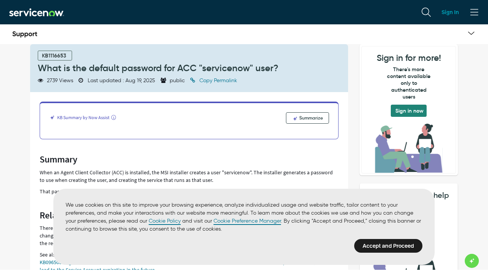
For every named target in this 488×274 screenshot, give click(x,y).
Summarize (310, 118)
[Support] (24, 34)
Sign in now (409, 110)
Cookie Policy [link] (165, 221)
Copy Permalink (217, 80)
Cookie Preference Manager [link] (247, 221)
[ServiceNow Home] (36, 12)
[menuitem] (426, 12)
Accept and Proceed (388, 245)
